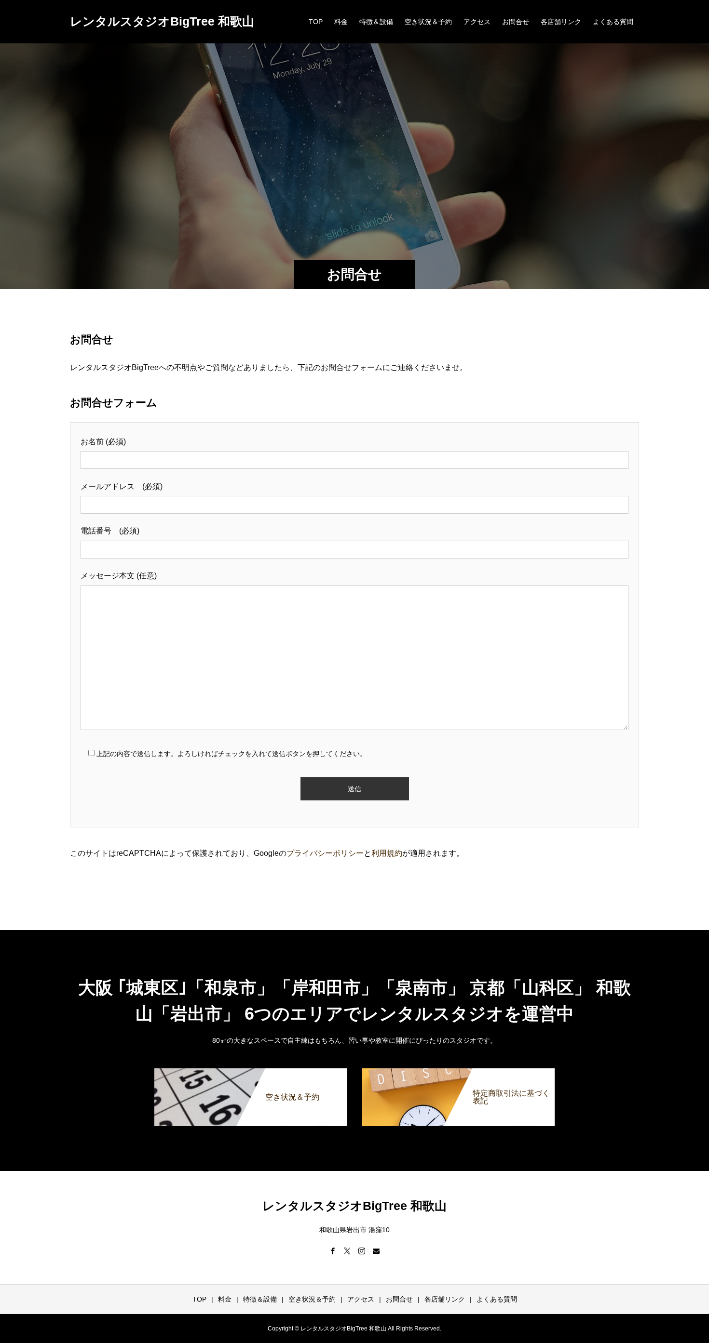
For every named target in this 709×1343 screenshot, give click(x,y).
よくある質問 (613, 22)
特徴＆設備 (376, 22)
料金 (341, 22)
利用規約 (386, 853)
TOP (316, 22)
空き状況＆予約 (428, 22)
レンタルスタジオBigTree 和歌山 (162, 21)
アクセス (477, 22)
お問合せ (515, 22)
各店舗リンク (561, 22)
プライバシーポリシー (325, 853)
